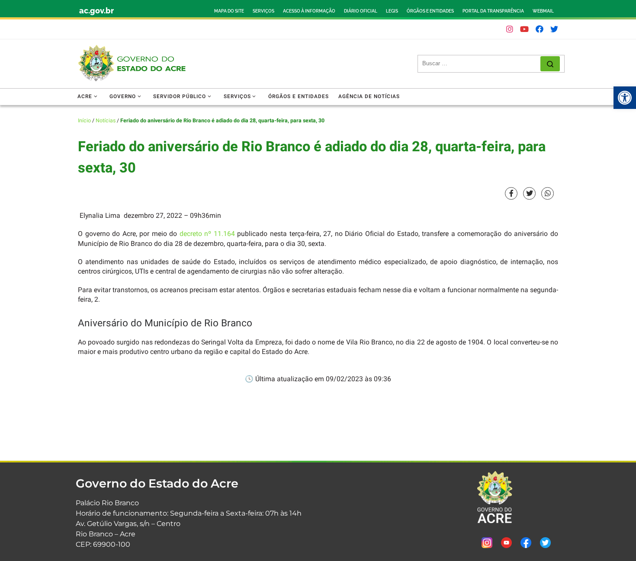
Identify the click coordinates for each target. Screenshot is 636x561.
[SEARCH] (481, 63)
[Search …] (550, 63)
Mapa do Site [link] (229, 11)
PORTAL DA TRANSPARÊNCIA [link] (493, 11)
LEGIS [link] (392, 11)
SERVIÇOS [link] (263, 11)
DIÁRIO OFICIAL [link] (360, 11)
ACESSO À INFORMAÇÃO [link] (309, 11)
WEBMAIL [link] (543, 11)
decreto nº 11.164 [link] (207, 234)
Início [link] (84, 120)
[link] (625, 97)
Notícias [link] (106, 120)
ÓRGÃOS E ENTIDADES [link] (430, 11)
